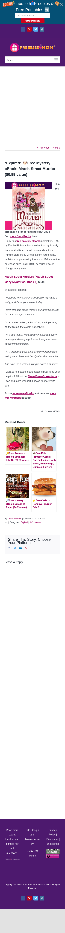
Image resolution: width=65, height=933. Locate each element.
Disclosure (52, 839)
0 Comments (35, 522)
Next (55, 147)
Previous (45, 147)
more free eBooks (20, 236)
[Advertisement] (32, 101)
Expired (24, 522)
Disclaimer (53, 843)
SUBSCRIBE (32, 21)
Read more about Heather (12, 835)
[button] (32, 12)
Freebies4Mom (14, 519)
